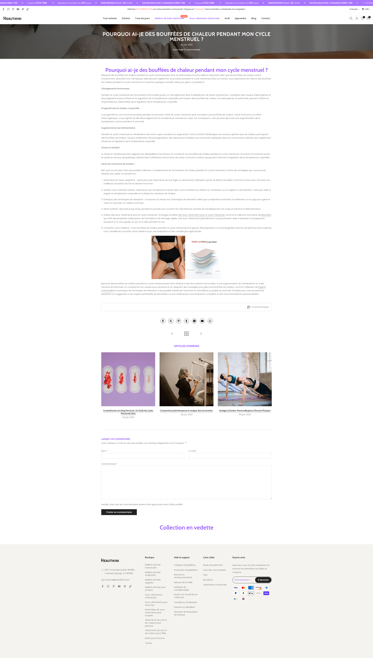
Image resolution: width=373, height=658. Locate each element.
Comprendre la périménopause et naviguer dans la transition (186, 410)
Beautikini (266, 214)
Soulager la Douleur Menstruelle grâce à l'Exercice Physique (244, 410)
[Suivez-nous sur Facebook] (3, 9)
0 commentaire (192, 49)
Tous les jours (142, 18)
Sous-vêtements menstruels (204, 18)
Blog (253, 18)
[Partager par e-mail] (202, 321)
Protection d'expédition (186, 570)
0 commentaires (260, 307)
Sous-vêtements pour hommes (156, 604)
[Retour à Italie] (186, 334)
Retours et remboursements (183, 576)
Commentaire (109, 463)
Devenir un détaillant (184, 607)
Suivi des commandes (214, 570)
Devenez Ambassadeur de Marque (186, 613)
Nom (104, 450)
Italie (181, 49)
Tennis (148, 643)
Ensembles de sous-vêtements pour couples (155, 612)
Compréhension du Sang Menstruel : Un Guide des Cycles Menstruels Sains (128, 412)
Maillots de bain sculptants (153, 574)
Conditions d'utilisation (185, 602)
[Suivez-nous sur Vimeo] (22, 9)
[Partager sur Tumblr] (186, 321)
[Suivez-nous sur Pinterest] (13, 9)
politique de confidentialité (181, 588)
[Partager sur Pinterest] (178, 321)
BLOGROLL (208, 580)
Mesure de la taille (183, 582)
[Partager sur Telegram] (194, 321)
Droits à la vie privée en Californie (186, 596)
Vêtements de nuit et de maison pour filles (156, 632)
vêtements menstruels (215, 584)
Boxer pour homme (155, 638)
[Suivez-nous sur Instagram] (8, 9)
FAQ (205, 575)
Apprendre (240, 18)
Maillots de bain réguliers (153, 581)
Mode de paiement (213, 565)
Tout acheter (110, 18)
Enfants (126, 18)
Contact (265, 18)
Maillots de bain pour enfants (155, 589)
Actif (227, 18)
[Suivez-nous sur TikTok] (27, 9)
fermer (369, 3)
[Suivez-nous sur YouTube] (18, 9)
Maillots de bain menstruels (170, 18)
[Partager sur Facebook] (162, 321)
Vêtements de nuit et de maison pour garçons (156, 623)
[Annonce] (57, 3)
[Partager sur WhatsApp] (210, 321)
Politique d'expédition (185, 565)
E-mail (193, 450)
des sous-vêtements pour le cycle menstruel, (201, 214)
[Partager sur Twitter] (170, 321)
